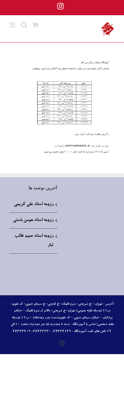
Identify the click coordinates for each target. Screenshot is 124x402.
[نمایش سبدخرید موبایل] (35, 25)
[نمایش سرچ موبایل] (24, 25)
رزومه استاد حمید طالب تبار (34, 241)
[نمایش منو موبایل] (13, 25)
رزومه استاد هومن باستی (33, 220)
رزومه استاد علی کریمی (33, 204)
